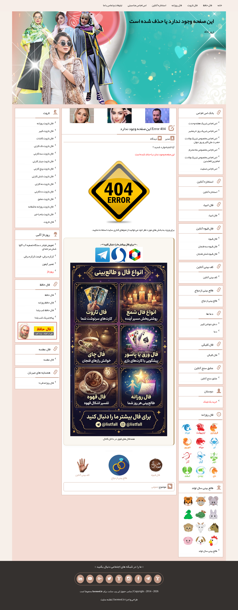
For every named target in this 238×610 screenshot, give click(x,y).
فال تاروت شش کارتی (43, 176)
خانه (220, 5)
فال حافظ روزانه (46, 302)
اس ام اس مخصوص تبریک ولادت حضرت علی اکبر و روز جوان (202, 140)
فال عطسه (49, 359)
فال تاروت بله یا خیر (44, 214)
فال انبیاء (212, 215)
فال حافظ (207, 5)
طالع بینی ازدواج (209, 300)
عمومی (154, 486)
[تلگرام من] (148, 579)
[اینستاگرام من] (128, 579)
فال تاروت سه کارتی (44, 153)
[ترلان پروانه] (119, 116)
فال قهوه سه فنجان (207, 246)
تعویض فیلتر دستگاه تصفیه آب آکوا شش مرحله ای (37, 246)
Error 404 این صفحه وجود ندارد (143, 128)
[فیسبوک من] (138, 579)
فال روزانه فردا (46, 382)
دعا (215, 331)
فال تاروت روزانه (45, 123)
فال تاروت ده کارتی (44, 191)
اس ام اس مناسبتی (137, 5)
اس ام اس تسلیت (208, 168)
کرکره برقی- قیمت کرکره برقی (39, 256)
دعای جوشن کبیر (208, 323)
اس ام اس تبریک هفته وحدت (203, 123)
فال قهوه (212, 238)
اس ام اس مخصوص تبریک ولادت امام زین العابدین (202, 159)
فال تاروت (192, 5)
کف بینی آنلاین (210, 277)
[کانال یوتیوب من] (90, 579)
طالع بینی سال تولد (208, 550)
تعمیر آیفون (48, 263)
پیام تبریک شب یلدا (44, 317)
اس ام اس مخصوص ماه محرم (203, 149)
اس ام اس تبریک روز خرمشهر (202, 130)
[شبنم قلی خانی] (82, 116)
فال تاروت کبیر (46, 130)
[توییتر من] (109, 579)
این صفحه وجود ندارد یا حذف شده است (171, 21)
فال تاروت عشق (46, 199)
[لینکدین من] (80, 579)
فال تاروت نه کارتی (44, 183)
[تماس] (119, 579)
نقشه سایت (106, 599)
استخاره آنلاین (159, 5)
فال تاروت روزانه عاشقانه (41, 206)
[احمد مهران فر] (157, 116)
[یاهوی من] (157, 579)
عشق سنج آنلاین (209, 378)
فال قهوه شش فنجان (207, 253)
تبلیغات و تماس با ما (112, 5)
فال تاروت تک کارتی (44, 146)
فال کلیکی (212, 355)
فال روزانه (177, 5)
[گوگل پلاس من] (99, 579)
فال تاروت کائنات (45, 138)
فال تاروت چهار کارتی (43, 161)
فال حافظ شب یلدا (45, 310)
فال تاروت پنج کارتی (44, 168)
